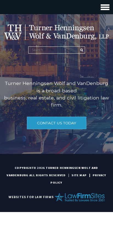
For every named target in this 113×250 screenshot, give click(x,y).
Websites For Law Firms (31, 197)
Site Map (79, 175)
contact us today (56, 123)
